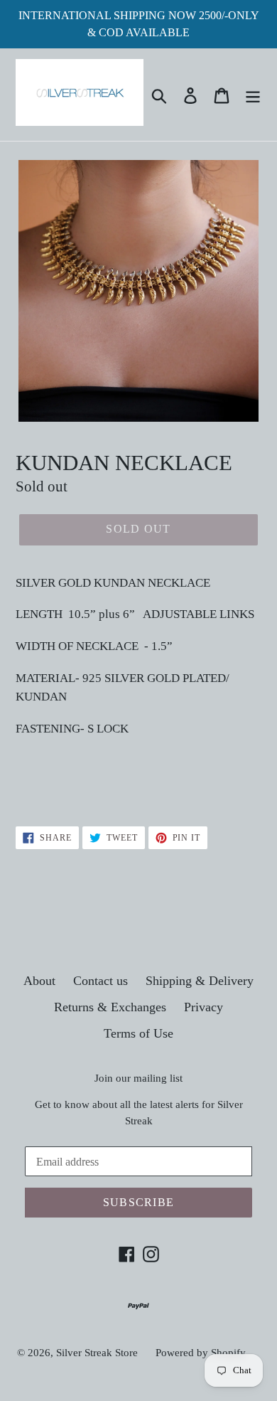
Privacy (203, 1007)
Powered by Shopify (201, 1352)
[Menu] (252, 94)
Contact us (100, 981)
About (39, 981)
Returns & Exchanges (110, 1007)
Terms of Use (138, 1033)
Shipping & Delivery (200, 981)
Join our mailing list (138, 1078)
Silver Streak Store (97, 1352)
